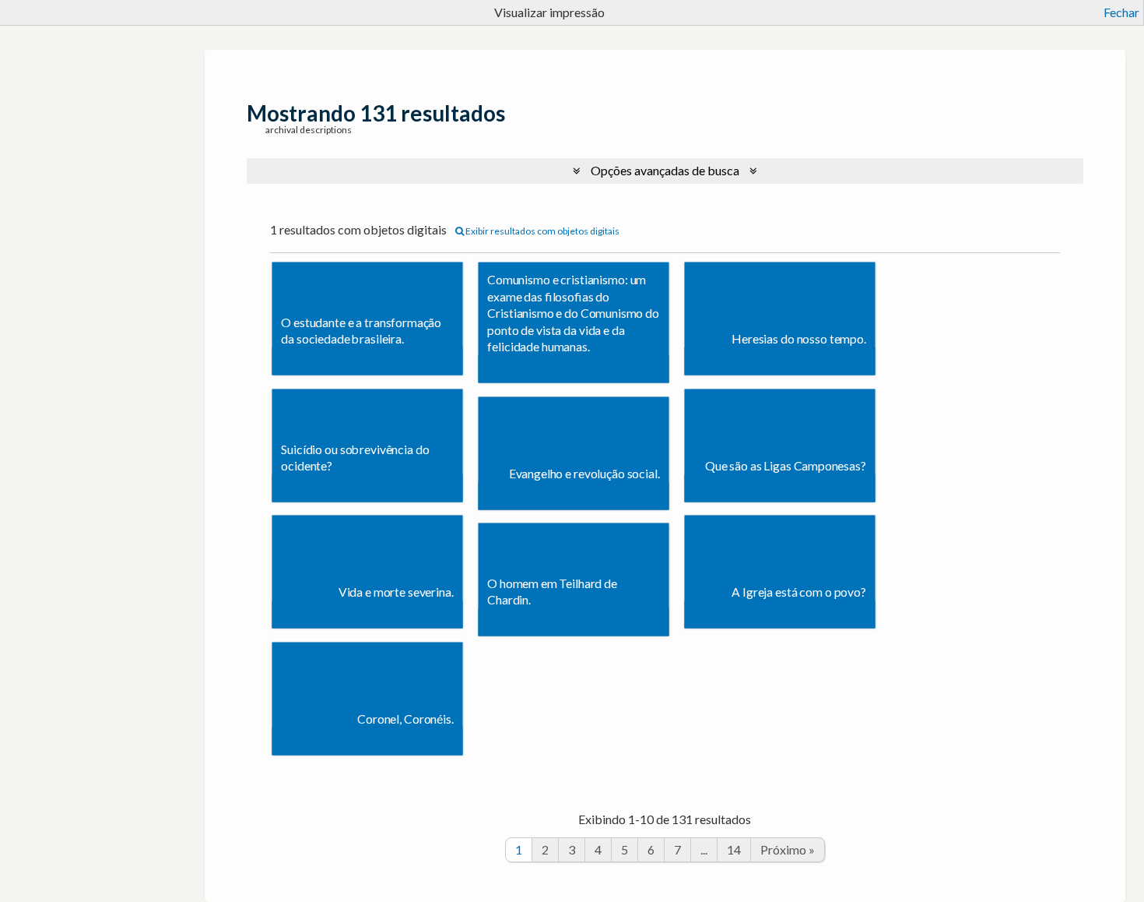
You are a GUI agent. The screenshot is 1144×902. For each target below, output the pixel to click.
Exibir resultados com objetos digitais (541, 231)
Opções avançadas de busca (665, 170)
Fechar (1121, 12)
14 (734, 849)
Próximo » (787, 849)
